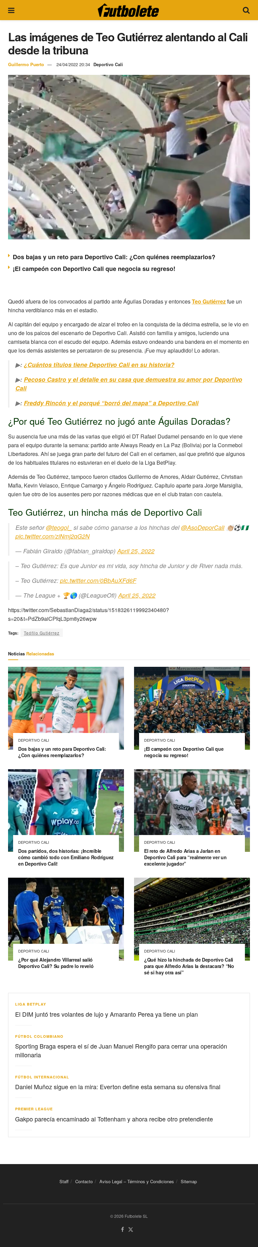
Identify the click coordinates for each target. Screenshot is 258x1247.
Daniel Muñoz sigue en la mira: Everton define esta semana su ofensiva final (117, 1086)
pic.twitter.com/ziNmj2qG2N (52, 536)
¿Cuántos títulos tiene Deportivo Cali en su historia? (99, 364)
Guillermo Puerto (26, 64)
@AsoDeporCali (202, 527)
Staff (64, 1181)
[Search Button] (246, 10)
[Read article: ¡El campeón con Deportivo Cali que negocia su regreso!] (192, 708)
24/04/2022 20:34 (73, 64)
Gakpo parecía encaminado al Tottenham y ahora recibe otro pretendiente (114, 1118)
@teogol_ (59, 527)
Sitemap (189, 1181)
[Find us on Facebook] (122, 1229)
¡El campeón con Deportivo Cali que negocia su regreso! (94, 268)
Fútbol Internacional (42, 1076)
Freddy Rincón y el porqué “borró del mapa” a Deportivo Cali (111, 403)
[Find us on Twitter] (130, 1229)
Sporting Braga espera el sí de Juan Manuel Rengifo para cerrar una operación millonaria (121, 1050)
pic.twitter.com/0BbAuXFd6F (98, 580)
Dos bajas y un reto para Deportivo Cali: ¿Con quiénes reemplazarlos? (114, 256)
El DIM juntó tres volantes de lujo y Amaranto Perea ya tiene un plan (106, 1014)
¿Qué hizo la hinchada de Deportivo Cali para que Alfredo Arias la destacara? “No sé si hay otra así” (189, 966)
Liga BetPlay (30, 1004)
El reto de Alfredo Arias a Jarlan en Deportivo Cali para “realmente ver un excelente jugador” (185, 857)
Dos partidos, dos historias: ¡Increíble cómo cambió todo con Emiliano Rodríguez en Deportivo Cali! (66, 857)
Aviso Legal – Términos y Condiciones (136, 1181)
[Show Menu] (11, 10)
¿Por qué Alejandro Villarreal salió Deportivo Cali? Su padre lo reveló (55, 962)
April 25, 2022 (136, 551)
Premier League (34, 1108)
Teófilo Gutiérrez (41, 633)
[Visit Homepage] (128, 10)
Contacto (84, 1181)
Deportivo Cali (108, 64)
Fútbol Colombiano (39, 1036)
